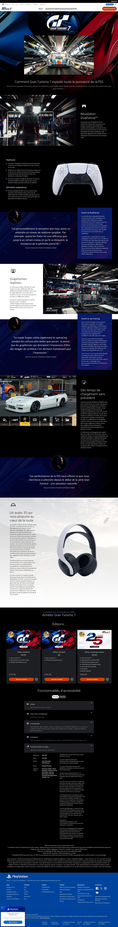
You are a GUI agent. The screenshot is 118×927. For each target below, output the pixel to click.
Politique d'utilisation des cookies (104, 923)
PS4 (25, 889)
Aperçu (41, 9)
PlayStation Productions (12, 894)
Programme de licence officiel (85, 902)
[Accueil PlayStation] (3, 4)
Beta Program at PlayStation (102, 903)
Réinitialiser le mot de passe (67, 896)
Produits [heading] (26, 885)
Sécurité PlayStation (65, 889)
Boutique (7, 4)
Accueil (8, 880)
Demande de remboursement (67, 899)
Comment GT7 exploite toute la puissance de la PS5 (61, 9)
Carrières (8, 889)
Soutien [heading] (62, 885)
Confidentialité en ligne (48, 892)
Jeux (17, 4)
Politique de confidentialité (55, 923)
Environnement (46, 887)
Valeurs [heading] (44, 885)
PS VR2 (26, 892)
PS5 (12, 4)
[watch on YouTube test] (90, 72)
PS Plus (21, 4)
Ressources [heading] (80, 885)
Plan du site (80, 923)
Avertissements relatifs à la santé (68, 821)
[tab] (55, 696)
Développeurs (81, 900)
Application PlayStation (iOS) (102, 896)
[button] (59, 55)
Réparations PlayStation (66, 894)
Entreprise (9, 896)
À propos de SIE (10, 887)
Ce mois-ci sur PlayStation (19, 880)
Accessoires (28, 4)
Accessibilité (45, 889)
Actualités (35, 4)
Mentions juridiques (45, 923)
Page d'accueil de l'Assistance (67, 887)
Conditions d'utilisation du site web (69, 923)
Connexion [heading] (98, 885)
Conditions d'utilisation (83, 887)
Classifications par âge (83, 893)
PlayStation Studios (11, 892)
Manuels (62, 901)
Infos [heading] (8, 885)
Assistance (42, 4)
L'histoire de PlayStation (12, 899)
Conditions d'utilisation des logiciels (90, 923)
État (61, 892)
